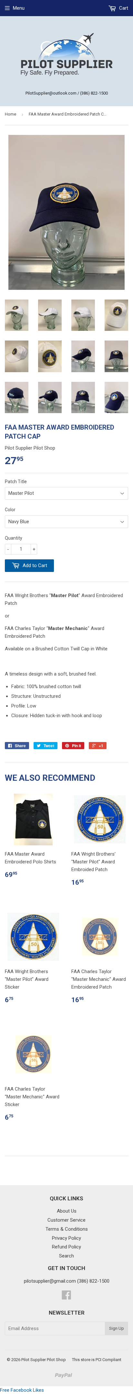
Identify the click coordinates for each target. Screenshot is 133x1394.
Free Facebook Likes (22, 1390)
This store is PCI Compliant (96, 1359)
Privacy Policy (66, 1238)
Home (10, 114)
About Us (67, 1211)
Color (10, 509)
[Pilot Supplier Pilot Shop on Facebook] (66, 1297)
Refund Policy (66, 1247)
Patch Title (16, 481)
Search (66, 1256)
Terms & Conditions (67, 1229)
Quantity (13, 538)
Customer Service (66, 1220)
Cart (123, 8)
